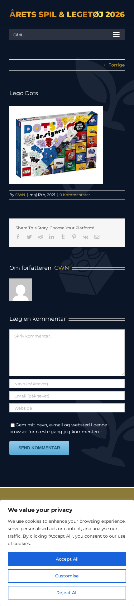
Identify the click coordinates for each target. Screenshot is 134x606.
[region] (67, 553)
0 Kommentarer (75, 194)
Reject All (67, 592)
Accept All (67, 559)
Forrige (116, 65)
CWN (20, 194)
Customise (67, 576)
